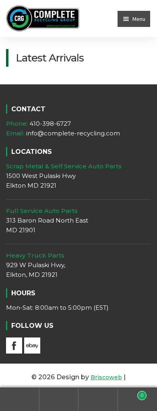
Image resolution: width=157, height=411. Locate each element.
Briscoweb (106, 377)
